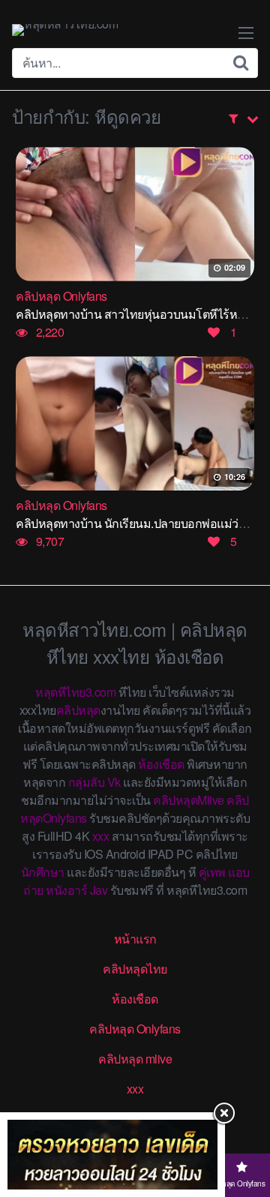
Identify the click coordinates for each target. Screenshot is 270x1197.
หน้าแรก (135, 938)
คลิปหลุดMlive (188, 799)
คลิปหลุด (78, 709)
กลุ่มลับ (86, 781)
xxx (101, 835)
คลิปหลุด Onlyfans (135, 1028)
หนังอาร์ (66, 889)
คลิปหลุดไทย (135, 968)
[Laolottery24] (113, 1155)
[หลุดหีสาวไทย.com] (65, 30)
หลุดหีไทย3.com (75, 691)
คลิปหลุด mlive (135, 1058)
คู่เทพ (212, 871)
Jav (99, 889)
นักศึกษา (42, 871)
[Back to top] (244, 1126)
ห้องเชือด (161, 763)
